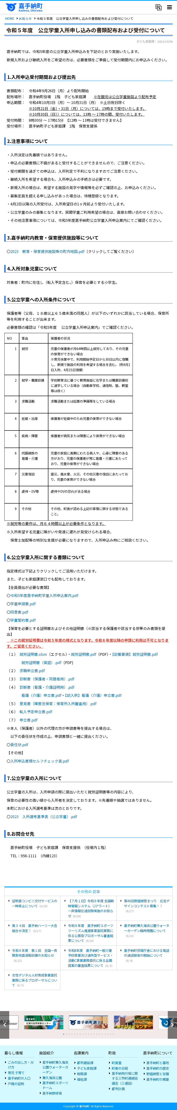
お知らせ (25, 18)
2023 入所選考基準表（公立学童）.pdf (43, 816)
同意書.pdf (19, 612)
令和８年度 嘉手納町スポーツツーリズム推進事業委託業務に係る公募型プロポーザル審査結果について (90, 933)
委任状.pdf (19, 744)
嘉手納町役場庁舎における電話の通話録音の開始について (146, 955)
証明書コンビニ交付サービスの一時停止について (34, 903)
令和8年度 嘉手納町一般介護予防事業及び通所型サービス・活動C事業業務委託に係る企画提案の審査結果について (91, 958)
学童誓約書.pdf (22, 620)
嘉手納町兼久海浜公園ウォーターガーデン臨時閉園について (146, 930)
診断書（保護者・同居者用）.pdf (47, 679)
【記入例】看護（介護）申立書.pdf (93, 695)
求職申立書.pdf (32, 670)
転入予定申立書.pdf (36, 711)
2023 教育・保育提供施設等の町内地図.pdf (47, 251)
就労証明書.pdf (83, 654)
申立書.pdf (28, 720)
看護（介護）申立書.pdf (41, 695)
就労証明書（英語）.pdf (41, 662)
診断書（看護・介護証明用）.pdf (47, 687)
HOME (9, 18)
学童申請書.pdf (22, 603)
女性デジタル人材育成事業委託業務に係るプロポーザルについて (34, 980)
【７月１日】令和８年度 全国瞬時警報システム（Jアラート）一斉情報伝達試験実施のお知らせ (91, 908)
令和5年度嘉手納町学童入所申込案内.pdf (44, 595)
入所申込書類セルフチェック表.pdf (39, 761)
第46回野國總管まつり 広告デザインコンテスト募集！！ (147, 905)
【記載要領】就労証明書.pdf (135, 654)
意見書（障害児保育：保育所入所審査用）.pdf (58, 703)
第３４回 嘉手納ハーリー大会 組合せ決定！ (36, 928)
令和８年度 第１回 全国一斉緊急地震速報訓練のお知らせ (34, 955)
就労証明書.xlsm (33, 654)
